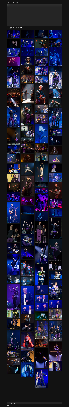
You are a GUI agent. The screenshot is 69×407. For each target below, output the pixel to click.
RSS (14, 403)
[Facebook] (8, 405)
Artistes (51, 3)
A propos (60, 3)
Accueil (47, 3)
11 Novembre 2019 (9, 28)
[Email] (7, 405)
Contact (55, 3)
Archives (12, 403)
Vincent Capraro (13, 2)
